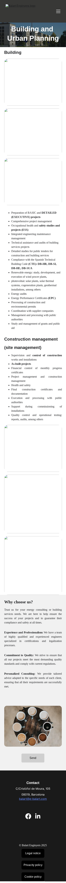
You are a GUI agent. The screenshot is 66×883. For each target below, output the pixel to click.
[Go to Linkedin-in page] (38, 816)
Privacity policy (33, 864)
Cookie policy (33, 876)
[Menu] (58, 11)
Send (33, 757)
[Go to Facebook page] (28, 816)
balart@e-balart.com (33, 799)
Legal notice (33, 853)
